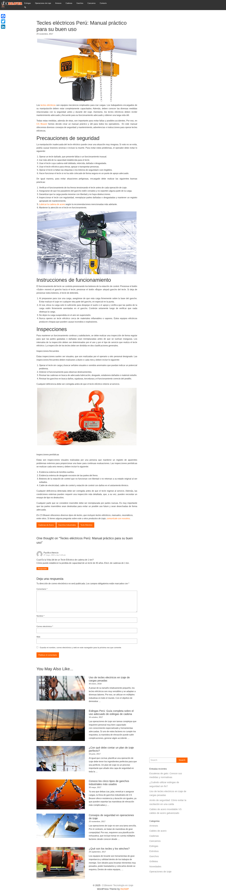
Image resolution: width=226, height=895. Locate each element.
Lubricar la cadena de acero (52, 204)
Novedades (155, 866)
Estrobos (154, 851)
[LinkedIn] (3, 26)
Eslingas (153, 846)
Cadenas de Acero (46, 525)
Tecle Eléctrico (86, 525)
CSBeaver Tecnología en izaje (117, 885)
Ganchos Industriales (67, 525)
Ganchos (154, 856)
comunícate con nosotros (118, 518)
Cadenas (154, 835)
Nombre (40, 616)
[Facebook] (3, 16)
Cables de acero (157, 830)
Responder (42, 569)
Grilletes (153, 861)
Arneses (153, 825)
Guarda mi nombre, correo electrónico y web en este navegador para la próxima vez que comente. (81, 647)
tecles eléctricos (48, 105)
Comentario (41, 589)
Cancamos (155, 841)
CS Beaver (41, 124)
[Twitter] (3, 21)
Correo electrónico (44, 626)
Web (38, 637)
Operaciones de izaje (160, 871)
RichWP (124, 889)
